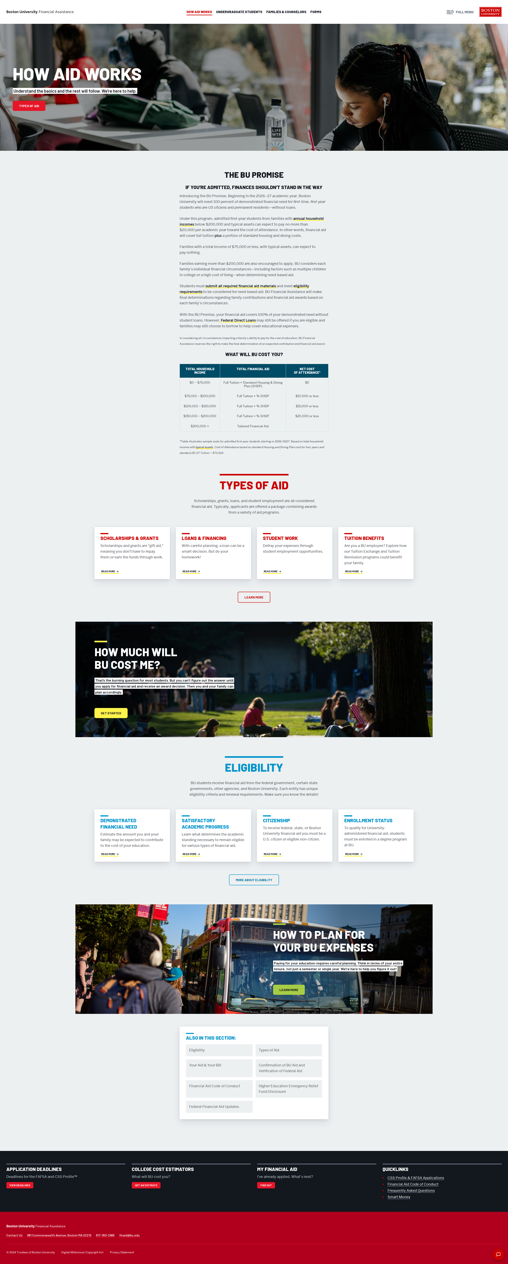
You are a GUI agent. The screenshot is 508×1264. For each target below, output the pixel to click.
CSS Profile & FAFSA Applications (416, 1178)
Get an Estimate (146, 1185)
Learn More (254, 597)
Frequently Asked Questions (411, 1190)
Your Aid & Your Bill (205, 1065)
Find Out (266, 1185)
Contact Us (14, 1235)
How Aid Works (199, 12)
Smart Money (399, 1197)
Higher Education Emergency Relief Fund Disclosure (288, 1089)
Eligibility (197, 1050)
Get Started (111, 713)
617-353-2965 (105, 1235)
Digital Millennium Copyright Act (82, 1252)
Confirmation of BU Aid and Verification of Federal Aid (282, 1068)
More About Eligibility (254, 880)
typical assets (204, 447)
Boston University (490, 13)
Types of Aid (29, 106)
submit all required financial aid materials (240, 286)
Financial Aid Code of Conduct (214, 1086)
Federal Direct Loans (238, 320)
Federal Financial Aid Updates (214, 1106)
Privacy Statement (122, 1252)
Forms (315, 12)
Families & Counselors (286, 12)
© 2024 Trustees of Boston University (30, 1252)
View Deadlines (20, 1185)
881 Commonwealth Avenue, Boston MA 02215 (59, 1235)
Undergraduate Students (239, 12)
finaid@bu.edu (129, 1235)
